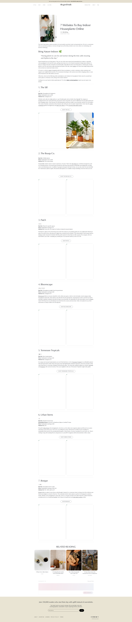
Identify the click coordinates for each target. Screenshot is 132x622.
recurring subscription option (75, 105)
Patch (57, 233)
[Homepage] (66, 4)
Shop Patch (66, 240)
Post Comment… (88, 592)
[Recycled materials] (44, 288)
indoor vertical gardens (72, 80)
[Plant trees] (39, 484)
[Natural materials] (39, 418)
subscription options (78, 497)
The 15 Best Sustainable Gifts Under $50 (74, 572)
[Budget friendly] (39, 354)
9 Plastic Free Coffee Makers (42, 572)
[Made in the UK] (39, 223)
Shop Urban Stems (66, 437)
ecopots (91, 299)
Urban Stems (46, 428)
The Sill (78, 99)
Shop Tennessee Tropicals (66, 371)
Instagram (42, 366)
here (46, 47)
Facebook (91, 365)
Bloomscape (41, 296)
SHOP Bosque (66, 501)
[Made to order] (40, 223)
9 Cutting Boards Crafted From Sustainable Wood (58, 572)
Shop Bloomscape (66, 306)
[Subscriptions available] (40, 484)
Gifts (74, 575)
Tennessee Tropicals (77, 362)
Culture (90, 575)
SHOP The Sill (66, 109)
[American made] (39, 288)
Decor (58, 575)
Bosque (40, 492)
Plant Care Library (60, 105)
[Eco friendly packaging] (39, 91)
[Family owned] (42, 288)
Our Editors (65, 32)
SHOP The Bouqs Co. (66, 176)
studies (74, 66)
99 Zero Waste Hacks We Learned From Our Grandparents (90, 572)
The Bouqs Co (75, 163)
